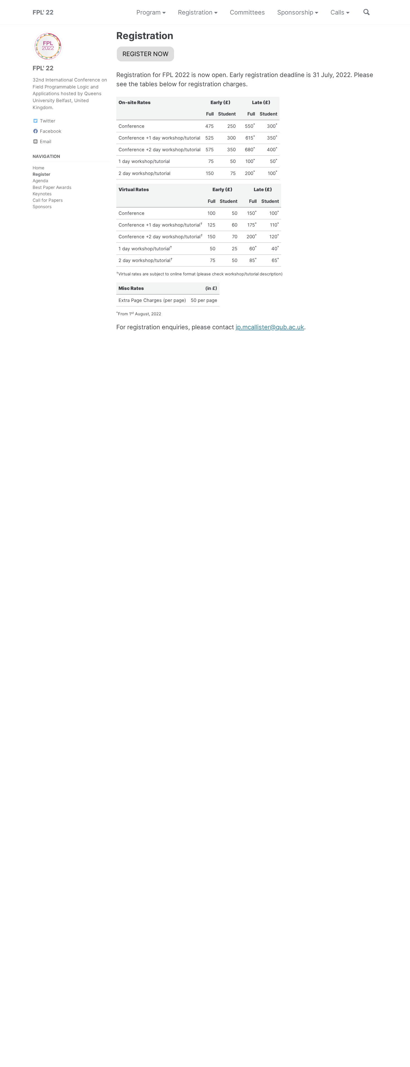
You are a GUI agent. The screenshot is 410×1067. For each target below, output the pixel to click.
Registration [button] (196, 12)
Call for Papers (48, 200)
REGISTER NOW (145, 53)
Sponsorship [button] (296, 12)
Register (41, 174)
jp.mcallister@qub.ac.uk (270, 327)
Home (38, 167)
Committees (247, 12)
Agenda (40, 180)
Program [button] (149, 12)
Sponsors (42, 206)
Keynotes (42, 193)
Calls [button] (338, 12)
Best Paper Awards (52, 187)
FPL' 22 (43, 12)
